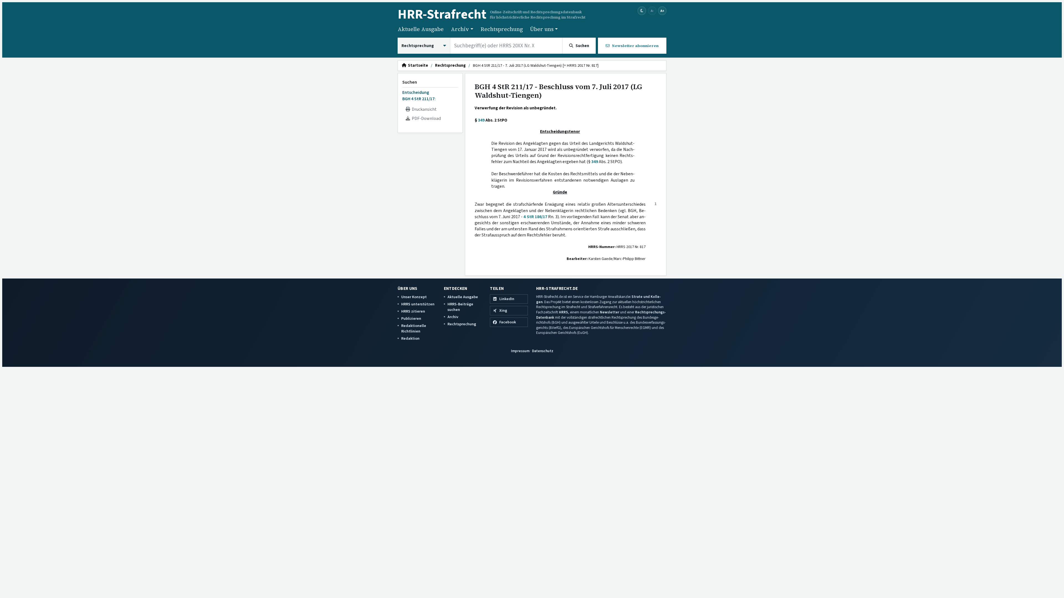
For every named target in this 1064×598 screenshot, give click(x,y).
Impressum (520, 351)
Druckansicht (423, 109)
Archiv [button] (460, 29)
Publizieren (411, 318)
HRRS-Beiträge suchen (460, 307)
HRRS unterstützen (417, 304)
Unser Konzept (414, 297)
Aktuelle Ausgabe (421, 29)
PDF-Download (425, 118)
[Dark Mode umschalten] (642, 11)
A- (652, 10)
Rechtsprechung (501, 29)
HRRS (563, 312)
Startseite (417, 65)
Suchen (409, 82)
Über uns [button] (542, 29)
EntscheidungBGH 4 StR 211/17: (419, 95)
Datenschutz (542, 351)
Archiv (452, 317)
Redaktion (410, 338)
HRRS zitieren (413, 311)
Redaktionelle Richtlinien (413, 328)
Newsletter (609, 312)
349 (481, 120)
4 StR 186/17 (535, 217)
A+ (662, 10)
